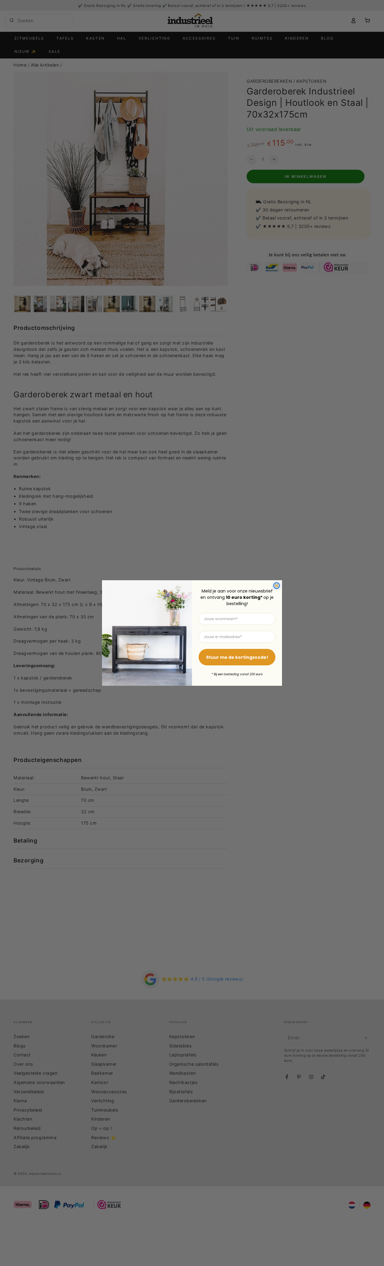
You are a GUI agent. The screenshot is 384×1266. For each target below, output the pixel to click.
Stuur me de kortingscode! (237, 657)
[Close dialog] (277, 586)
